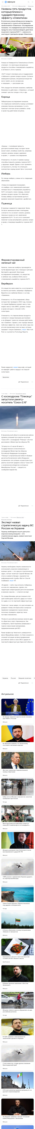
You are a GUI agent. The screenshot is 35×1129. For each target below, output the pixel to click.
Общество (30, 6)
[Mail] (6, 2)
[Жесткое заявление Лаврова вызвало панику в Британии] (17, 764)
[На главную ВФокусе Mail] (11, 2)
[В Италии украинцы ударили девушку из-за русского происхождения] (17, 1084)
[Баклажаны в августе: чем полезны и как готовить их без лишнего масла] (17, 951)
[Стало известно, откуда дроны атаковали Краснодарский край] (17, 1057)
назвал (15, 367)
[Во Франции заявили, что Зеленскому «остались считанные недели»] (17, 737)
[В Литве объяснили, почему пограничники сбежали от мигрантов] (17, 924)
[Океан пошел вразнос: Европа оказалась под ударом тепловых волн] (17, 897)
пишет (24, 329)
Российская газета (21, 393)
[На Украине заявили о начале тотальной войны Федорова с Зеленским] (17, 1111)
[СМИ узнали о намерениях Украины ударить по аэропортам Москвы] (17, 871)
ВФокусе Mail (21, 6)
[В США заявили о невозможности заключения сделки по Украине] (17, 1031)
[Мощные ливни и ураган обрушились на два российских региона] (17, 1004)
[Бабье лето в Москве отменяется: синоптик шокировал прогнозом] (17, 791)
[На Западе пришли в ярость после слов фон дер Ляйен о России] (17, 711)
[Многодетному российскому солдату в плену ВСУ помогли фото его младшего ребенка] (17, 817)
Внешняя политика (6, 519)
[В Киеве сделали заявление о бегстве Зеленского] (17, 977)
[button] (17, 47)
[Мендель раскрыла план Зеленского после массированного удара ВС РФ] (17, 844)
